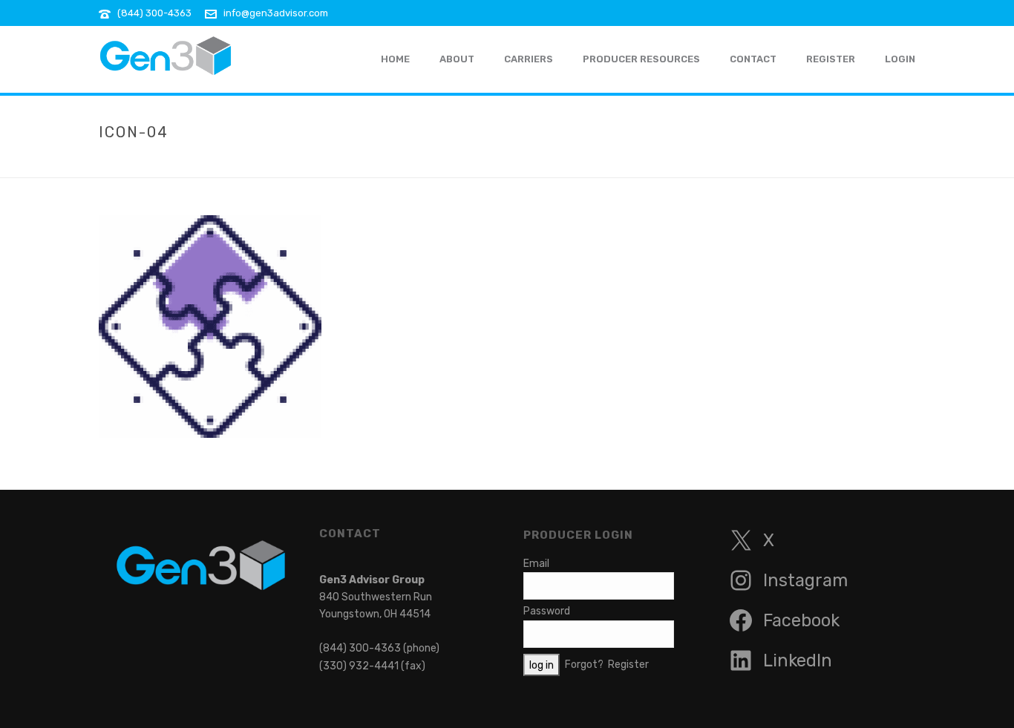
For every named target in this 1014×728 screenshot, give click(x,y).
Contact (753, 59)
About (456, 59)
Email (536, 563)
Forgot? (584, 664)
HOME (395, 59)
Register (830, 59)
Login (900, 59)
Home (807, 163)
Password (546, 611)
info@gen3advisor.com (275, 13)
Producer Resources (641, 59)
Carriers (528, 59)
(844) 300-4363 (154, 13)
